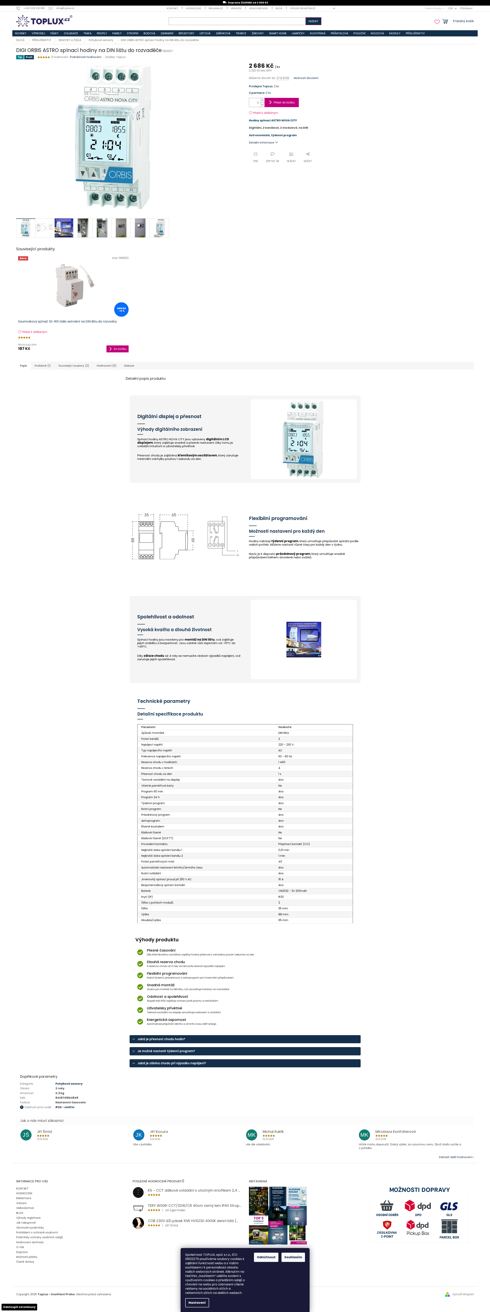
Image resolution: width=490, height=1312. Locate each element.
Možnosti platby (26, 1257)
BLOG (279, 8)
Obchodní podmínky (30, 1228)
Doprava (22, 1252)
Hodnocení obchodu (30, 1242)
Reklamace (216, 8)
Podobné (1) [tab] (43, 366)
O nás (20, 1247)
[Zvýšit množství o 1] (263, 100)
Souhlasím (293, 1257)
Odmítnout (266, 1257)
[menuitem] (20, 33)
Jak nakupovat (26, 1223)
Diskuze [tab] (129, 366)
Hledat (313, 21)
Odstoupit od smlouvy (19, 1307)
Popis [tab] (23, 366)
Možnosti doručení (306, 78)
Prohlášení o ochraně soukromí (37, 1232)
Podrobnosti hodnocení (85, 57)
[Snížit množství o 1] (263, 104)
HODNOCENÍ (193, 8)
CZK (450, 8)
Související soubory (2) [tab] (74, 366)
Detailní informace (261, 142)
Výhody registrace (302, 8)
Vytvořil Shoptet (463, 1294)
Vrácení (236, 8)
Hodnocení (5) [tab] (106, 366)
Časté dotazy (25, 1262)
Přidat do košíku (284, 102)
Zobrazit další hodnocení (455, 1157)
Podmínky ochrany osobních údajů (39, 1237)
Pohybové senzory (69, 1084)
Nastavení (197, 1302)
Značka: (115, 57)
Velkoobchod (258, 8)
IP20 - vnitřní (64, 1107)
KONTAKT (172, 8)
